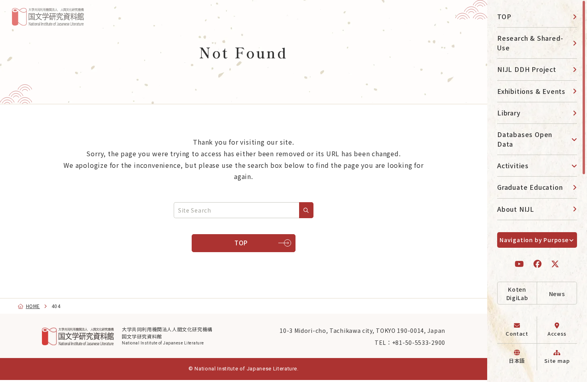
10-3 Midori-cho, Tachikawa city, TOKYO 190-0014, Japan (362, 330)
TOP (504, 16)
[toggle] (571, 139)
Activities (513, 165)
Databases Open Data (524, 138)
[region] (537, 191)
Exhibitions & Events (531, 91)
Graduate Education (530, 187)
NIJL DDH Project (526, 69)
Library (509, 112)
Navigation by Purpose (534, 240)
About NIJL (515, 209)
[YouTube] (519, 264)
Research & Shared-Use (530, 42)
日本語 (517, 360)
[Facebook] (537, 264)
